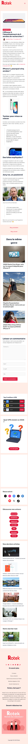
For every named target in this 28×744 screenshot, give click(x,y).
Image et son (14, 521)
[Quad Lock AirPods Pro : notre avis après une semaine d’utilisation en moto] (11, 636)
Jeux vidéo (14, 524)
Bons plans (14, 532)
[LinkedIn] (22, 496)
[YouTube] (9, 501)
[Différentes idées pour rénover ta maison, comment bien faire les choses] (11, 582)
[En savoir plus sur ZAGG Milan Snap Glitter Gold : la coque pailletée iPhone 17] (14, 316)
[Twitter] (10, 664)
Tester (21, 401)
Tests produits (14, 514)
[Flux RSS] (14, 501)
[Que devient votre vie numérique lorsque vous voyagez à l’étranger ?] (10, 612)
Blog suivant (14, 231)
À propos (14, 673)
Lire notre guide (14, 448)
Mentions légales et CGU (14, 681)
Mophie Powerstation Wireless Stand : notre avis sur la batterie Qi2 (14, 305)
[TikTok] (18, 501)
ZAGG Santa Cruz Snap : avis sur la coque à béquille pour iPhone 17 (13, 266)
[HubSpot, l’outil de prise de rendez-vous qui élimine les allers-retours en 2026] (10, 567)
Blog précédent (14, 227)
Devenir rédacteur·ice (14, 684)
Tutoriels (14, 535)
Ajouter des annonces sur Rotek (14, 678)
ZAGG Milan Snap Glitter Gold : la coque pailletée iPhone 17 (12, 327)
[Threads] (18, 496)
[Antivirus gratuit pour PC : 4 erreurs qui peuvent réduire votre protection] (11, 552)
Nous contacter (14, 676)
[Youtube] (13, 664)
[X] (5, 496)
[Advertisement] (14, 471)
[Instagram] (9, 496)
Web (14, 528)
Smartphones (6, 29)
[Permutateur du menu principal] (24, 3)
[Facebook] (14, 496)
